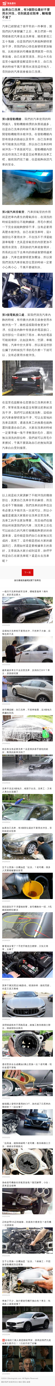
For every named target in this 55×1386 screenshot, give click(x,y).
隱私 (24, 1382)
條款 (20, 1382)
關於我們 (4, 1382)
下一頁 (27, 572)
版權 (28, 1382)
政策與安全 (13, 1382)
